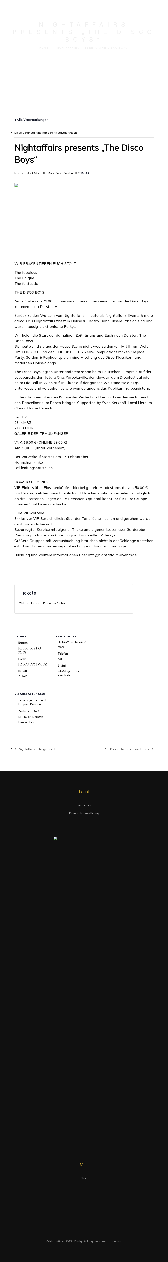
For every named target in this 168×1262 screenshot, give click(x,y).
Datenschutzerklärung (84, 813)
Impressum (84, 805)
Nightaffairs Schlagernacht (36, 749)
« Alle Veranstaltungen (31, 120)
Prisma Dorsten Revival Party (130, 749)
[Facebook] (80, 1234)
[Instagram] (88, 1234)
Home (44, 47)
